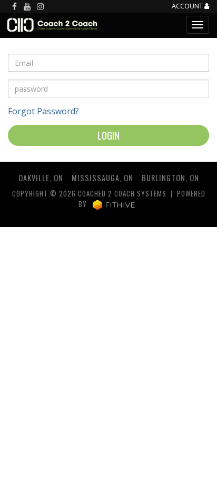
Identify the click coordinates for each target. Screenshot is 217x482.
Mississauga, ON (102, 177)
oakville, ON (40, 177)
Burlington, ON (170, 177)
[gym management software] (114, 204)
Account (188, 6)
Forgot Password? (43, 111)
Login (108, 135)
